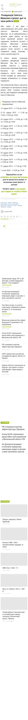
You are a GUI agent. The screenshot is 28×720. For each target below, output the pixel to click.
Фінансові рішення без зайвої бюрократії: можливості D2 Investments (13, 322)
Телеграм (23, 177)
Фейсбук (5, 177)
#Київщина (15, 202)
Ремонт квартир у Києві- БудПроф (12, 520)
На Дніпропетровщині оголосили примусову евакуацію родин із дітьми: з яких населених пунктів (13, 294)
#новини (9, 207)
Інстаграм (13, 177)
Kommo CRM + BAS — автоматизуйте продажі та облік (12, 544)
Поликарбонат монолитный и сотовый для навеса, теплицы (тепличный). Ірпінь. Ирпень (13, 615)
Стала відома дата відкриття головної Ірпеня (14, 191)
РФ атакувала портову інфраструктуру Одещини (12, 345)
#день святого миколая (7, 205)
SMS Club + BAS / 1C (10, 568)
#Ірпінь (10, 202)
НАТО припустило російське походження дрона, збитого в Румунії (13, 356)
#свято (15, 205)
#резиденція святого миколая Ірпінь (10, 204)
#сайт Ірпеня (4, 202)
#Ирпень (20, 205)
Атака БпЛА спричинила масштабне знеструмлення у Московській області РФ (13, 335)
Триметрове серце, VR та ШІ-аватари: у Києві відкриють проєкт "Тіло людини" (13, 281)
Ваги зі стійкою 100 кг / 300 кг (13, 590)
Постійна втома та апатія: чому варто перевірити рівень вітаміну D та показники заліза (14, 308)
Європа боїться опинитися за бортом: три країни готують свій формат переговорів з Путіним (13, 368)
